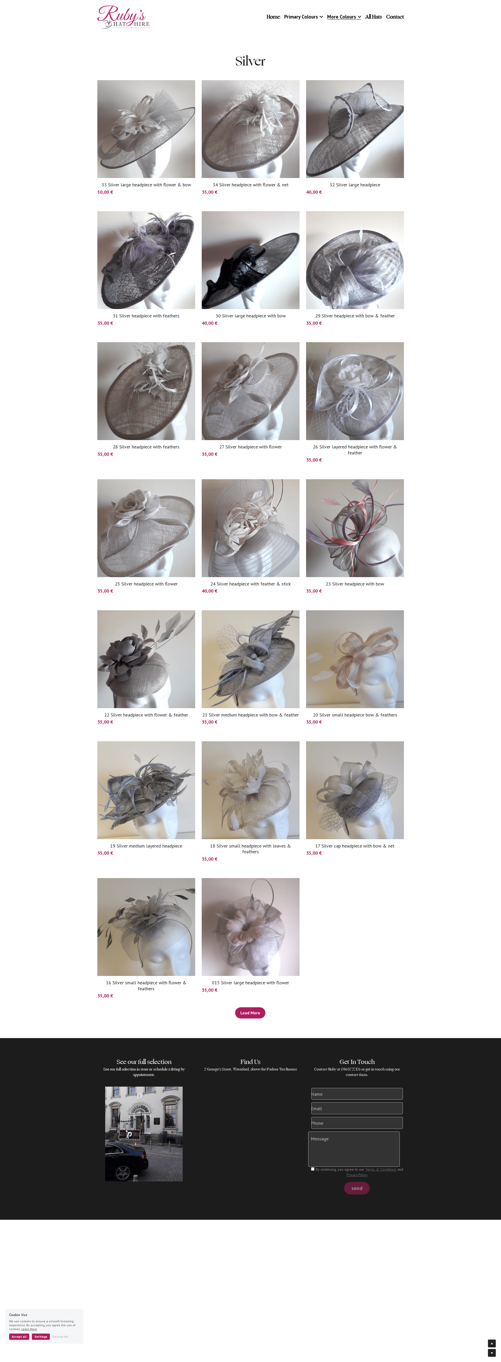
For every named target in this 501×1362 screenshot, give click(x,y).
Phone (317, 1123)
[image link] (123, 16)
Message (320, 1139)
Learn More (29, 1329)
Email (316, 1108)
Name (317, 1094)
